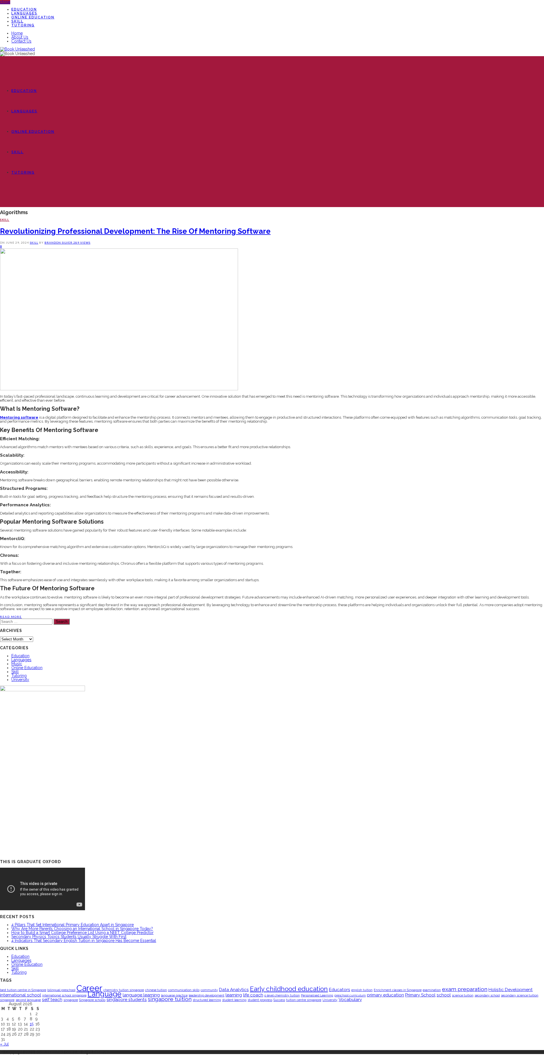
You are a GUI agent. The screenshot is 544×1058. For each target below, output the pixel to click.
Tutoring (23, 25)
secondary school (487, 995)
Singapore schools (92, 1000)
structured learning (207, 1000)
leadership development (206, 995)
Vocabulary (350, 999)
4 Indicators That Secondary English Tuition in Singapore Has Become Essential (83, 940)
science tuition (462, 995)
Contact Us (21, 41)
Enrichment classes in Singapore (398, 990)
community (209, 990)
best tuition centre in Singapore (23, 990)
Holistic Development (510, 989)
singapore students (127, 999)
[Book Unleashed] (17, 49)
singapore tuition (170, 999)
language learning (141, 995)
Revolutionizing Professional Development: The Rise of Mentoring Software (135, 231)
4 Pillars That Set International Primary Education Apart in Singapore (72, 924)
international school (20, 995)
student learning (234, 1000)
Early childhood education (289, 988)
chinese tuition (156, 990)
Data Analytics (234, 989)
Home (17, 33)
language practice (174, 995)
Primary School (420, 995)
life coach (253, 995)
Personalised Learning (317, 995)
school (444, 995)
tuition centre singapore (303, 1000)
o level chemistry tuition (282, 995)
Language (105, 994)
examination (432, 990)
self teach (52, 999)
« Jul (4, 1044)
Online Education (32, 17)
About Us (19, 37)
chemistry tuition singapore (123, 990)
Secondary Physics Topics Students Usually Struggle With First (68, 936)
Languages (24, 13)
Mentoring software (19, 417)
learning (234, 995)
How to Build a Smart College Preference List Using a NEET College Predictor (82, 932)
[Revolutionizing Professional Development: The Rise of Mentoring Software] (119, 389)
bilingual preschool (61, 990)
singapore (70, 1000)
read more (11, 616)
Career (89, 988)
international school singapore (64, 995)
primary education (385, 995)
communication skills (183, 990)
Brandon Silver (58, 242)
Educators (339, 989)
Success (279, 1000)
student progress (260, 1000)
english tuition (362, 990)
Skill (17, 21)
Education (24, 9)
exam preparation (464, 989)
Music (16, 663)
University (20, 679)
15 (31, 1024)
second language (28, 1000)
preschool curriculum (350, 995)
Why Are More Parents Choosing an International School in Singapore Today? (82, 928)
